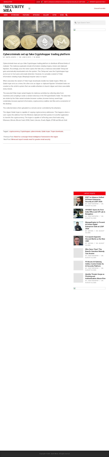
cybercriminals (36, 131)
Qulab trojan (46, 131)
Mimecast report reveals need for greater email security (30, 139)
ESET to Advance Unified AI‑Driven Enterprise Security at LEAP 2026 (64, 2)
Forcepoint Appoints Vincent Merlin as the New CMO (95, 239)
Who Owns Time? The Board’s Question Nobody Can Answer (94, 251)
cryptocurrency (14, 131)
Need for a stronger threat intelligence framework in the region (36, 137)
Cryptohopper (25, 131)
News (38, 57)
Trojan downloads (57, 131)
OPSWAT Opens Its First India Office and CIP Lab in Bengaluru (95, 212)
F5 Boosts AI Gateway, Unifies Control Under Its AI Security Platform (94, 264)
